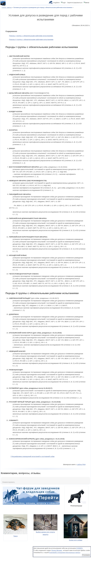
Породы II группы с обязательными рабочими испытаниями (31, 39)
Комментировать (8, 482)
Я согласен (86, 555)
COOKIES (79, 548)
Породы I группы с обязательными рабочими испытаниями (31, 36)
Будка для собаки (75, 540)
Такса (15, 536)
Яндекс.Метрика (56, 550)
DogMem (56, 2)
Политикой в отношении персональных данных (64, 552)
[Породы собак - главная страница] (3, 3)
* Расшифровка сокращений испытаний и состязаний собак (32, 456)
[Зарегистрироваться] (71, 2)
